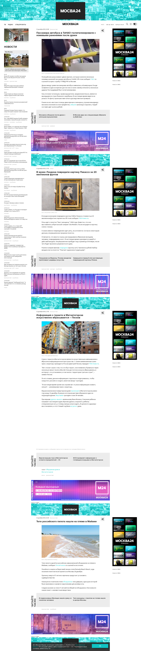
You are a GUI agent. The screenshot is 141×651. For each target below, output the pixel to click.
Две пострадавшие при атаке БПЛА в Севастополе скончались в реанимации (15, 161)
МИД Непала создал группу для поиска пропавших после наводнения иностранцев (15, 256)
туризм (6, 198)
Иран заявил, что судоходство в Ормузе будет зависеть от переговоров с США (15, 127)
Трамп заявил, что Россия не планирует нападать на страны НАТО (15, 210)
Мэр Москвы (9, 52)
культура (52, 269)
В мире (51, 168)
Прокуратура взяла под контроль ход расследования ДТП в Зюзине (15, 145)
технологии (7, 105)
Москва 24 (70, 24)
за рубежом (13, 97)
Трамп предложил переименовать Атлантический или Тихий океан (14, 179)
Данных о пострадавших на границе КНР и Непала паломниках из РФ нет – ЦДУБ (15, 274)
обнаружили (67, 582)
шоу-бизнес (7, 190)
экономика (12, 122)
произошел (75, 391)
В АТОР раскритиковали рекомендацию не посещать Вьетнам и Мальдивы (15, 195)
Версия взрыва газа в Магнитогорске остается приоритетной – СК (53, 459)
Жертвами (59, 395)
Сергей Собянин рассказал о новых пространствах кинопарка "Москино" (16, 69)
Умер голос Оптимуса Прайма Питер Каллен (14, 187)
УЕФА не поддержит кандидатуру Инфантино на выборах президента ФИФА (14, 246)
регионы (14, 156)
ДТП (13, 148)
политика (6, 81)
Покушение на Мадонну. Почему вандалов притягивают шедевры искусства (55, 259)
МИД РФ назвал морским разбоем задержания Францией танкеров (14, 86)
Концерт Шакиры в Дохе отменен (14, 203)
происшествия (13, 81)
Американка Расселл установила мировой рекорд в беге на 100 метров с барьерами (15, 136)
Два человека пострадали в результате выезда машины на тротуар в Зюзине (15, 265)
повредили (64, 248)
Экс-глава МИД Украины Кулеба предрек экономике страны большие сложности (16, 119)
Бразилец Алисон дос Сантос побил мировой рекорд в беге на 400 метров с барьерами (15, 170)
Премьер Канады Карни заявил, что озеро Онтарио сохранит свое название (15, 111)
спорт (5, 140)
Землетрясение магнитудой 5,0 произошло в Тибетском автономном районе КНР (15, 237)
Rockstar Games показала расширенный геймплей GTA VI (15, 102)
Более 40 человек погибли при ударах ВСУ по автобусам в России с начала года (15, 77)
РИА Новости (83, 218)
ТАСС (92, 79)
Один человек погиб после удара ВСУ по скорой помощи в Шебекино (15, 153)
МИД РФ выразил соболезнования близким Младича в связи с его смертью (15, 218)
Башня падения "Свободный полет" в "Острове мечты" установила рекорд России (15, 283)
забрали (73, 105)
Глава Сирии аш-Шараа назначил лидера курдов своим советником (14, 94)
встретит (73, 406)
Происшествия (54, 29)
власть (43, 475)
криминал (52, 126)
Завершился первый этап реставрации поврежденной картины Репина (88, 259)
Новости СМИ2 (35, 153)
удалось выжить (57, 399)
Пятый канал (60, 565)
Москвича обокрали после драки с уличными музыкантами (52, 116)
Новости (10, 46)
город (16, 148)
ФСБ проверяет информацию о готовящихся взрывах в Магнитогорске (88, 459)
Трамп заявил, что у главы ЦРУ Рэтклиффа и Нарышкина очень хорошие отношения (13, 227)
